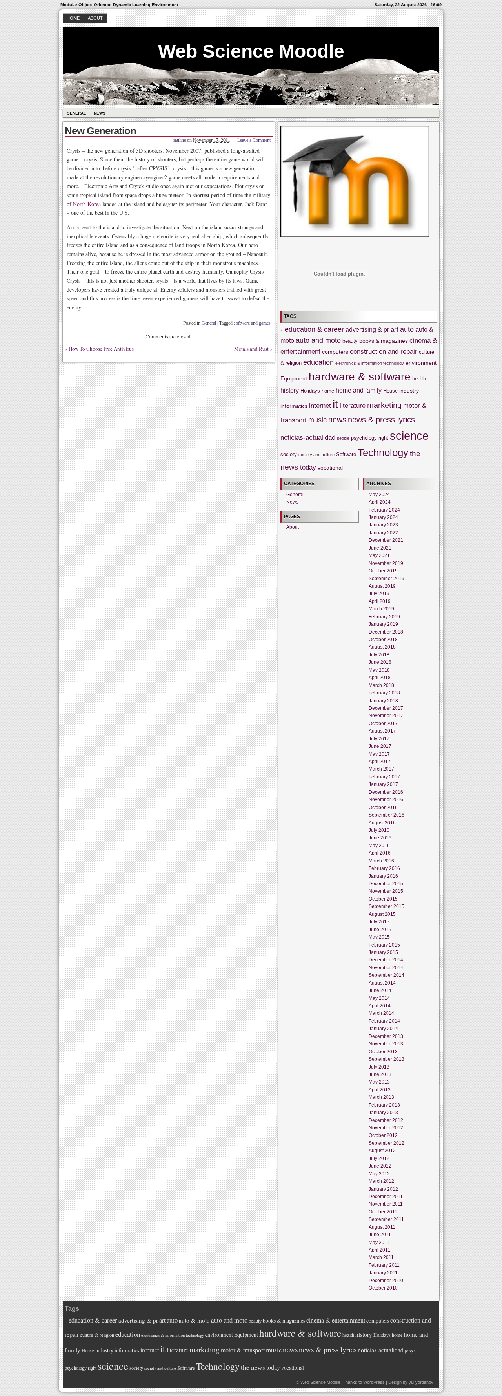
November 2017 (386, 715)
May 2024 (379, 494)
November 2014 (386, 967)
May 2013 (379, 1082)
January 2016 (383, 876)
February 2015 (384, 945)
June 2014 (380, 990)
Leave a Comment (254, 140)
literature (353, 405)
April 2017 (380, 761)
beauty (350, 341)
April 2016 (380, 853)
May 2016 (379, 845)
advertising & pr (367, 329)
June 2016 (380, 838)
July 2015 (379, 922)
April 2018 (380, 677)
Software (346, 454)
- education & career (312, 329)
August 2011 (382, 1227)
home (328, 391)
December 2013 (386, 1036)
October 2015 (383, 899)
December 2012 (386, 1120)
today (308, 467)
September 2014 (386, 975)
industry (409, 390)
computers (335, 352)
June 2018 (380, 662)
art (394, 329)
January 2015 (383, 952)
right (383, 438)
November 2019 (386, 563)
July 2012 (379, 1158)
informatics (293, 406)
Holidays (310, 391)
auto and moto (318, 340)
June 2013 (380, 1074)
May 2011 (379, 1242)
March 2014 (381, 1013)
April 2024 (380, 502)
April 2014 (380, 1006)
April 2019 (380, 601)
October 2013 (383, 1051)
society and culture (316, 454)
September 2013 (386, 1059)
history (289, 390)
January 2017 (383, 784)
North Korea (87, 204)
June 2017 (380, 746)
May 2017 (379, 754)
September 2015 (386, 906)
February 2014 (384, 1021)
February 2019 (384, 616)
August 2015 (382, 914)
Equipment (293, 378)
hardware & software (360, 377)
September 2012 (386, 1143)
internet (320, 405)
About (95, 18)
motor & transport (243, 1350)
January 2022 (383, 532)
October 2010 (383, 1288)
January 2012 (383, 1189)
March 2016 (381, 861)
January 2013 (383, 1112)
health (419, 379)
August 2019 (382, 586)
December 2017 (386, 708)
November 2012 (386, 1128)
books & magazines (383, 341)
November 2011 (386, 1204)
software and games (252, 323)
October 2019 (383, 571)
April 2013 (380, 1090)
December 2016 (386, 792)
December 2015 (386, 883)
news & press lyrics (381, 419)
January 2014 (383, 1028)
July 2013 (379, 1067)
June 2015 (380, 929)
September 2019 (386, 578)
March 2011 (381, 1257)
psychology (364, 438)
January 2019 (383, 624)
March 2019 (381, 609)
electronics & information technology (369, 363)
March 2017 (381, 769)
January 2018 (383, 700)
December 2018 (386, 632)
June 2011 (380, 1234)
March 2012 (381, 1181)
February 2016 (384, 868)
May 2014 (379, 998)
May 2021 (379, 555)
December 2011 (386, 1196)
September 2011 (386, 1219)
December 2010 (386, 1280)
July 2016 (379, 830)
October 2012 (383, 1135)
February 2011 (384, 1265)
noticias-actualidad (307, 437)
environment (421, 363)
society (288, 454)
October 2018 (383, 639)
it (335, 404)
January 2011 (383, 1272)
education (318, 362)
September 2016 (386, 815)
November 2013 (386, 1044)
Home (73, 18)
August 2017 (382, 731)
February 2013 (384, 1105)
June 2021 (380, 548)
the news (253, 1367)
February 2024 (384, 510)
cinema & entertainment (335, 1320)
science (409, 435)
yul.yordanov (421, 1382)
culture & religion (97, 1335)
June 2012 (380, 1166)
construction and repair (383, 351)
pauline (179, 140)
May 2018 (379, 670)
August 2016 (382, 823)
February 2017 (384, 777)
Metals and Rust (251, 348)
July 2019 (379, 593)
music (317, 420)
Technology (383, 452)
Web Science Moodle (251, 51)
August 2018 (382, 647)
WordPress (374, 1382)
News (99, 113)
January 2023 (383, 525)
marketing (384, 405)
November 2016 (386, 799)
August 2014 (382, 983)
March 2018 (381, 685)
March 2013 (381, 1097)
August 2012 (382, 1150)
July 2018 (379, 655)
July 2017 (379, 739)
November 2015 (386, 891)
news (337, 419)
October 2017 (383, 723)
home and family (359, 390)
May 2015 (379, 937)
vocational (330, 467)
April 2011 (379, 1250)
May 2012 (379, 1174)
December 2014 (386, 960)
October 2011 (383, 1212)
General (76, 113)
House (390, 391)
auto (407, 329)
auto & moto (194, 1320)
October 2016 (383, 807)
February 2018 (384, 693)
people (343, 438)
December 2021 (386, 540)
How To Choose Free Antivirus (101, 348)
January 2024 (383, 517)
